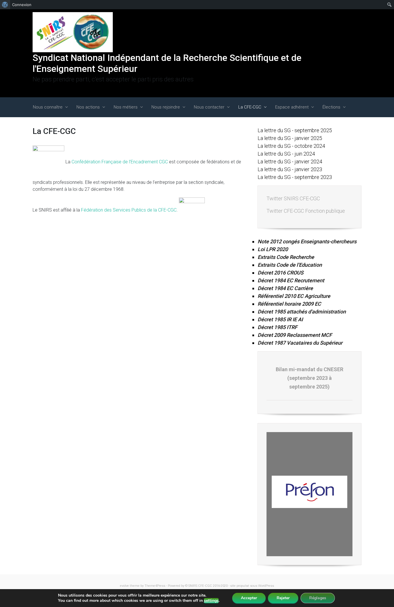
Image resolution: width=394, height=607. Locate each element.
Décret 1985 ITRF (277, 327)
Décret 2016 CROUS (280, 273)
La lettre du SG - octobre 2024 (291, 146)
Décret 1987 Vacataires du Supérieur (300, 343)
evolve (124, 586)
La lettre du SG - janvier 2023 (290, 169)
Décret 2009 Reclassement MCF (295, 335)
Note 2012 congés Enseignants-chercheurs (307, 241)
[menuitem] (5, 4)
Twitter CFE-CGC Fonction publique (306, 211)
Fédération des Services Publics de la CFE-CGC (129, 210)
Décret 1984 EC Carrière (285, 288)
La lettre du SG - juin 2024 (286, 154)
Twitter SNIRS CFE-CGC (293, 198)
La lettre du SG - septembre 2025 (295, 130)
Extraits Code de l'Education (290, 265)
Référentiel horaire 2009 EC (289, 304)
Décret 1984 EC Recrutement (291, 280)
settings (211, 600)
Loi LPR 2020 (273, 249)
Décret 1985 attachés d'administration (302, 312)
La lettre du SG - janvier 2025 (290, 138)
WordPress (266, 586)
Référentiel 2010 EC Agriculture (294, 296)
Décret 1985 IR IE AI (280, 319)
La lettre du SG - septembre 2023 (295, 177)
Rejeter (283, 598)
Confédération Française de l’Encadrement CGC (120, 162)
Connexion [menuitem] (21, 4)
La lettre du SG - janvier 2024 (290, 161)
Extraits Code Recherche (286, 257)
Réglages (317, 598)
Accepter (249, 598)
